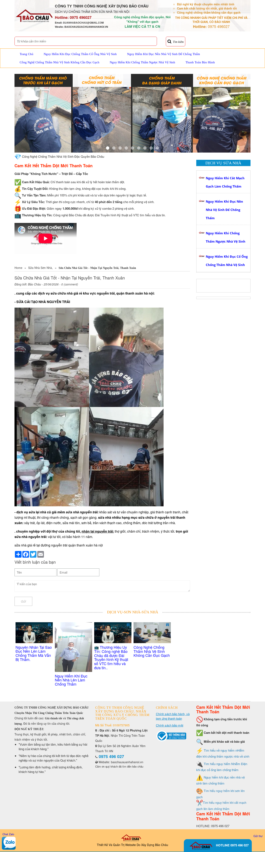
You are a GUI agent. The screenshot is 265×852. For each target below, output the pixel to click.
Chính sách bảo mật (169, 725)
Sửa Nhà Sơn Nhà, (40, 268)
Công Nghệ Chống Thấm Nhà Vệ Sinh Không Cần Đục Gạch (59, 62)
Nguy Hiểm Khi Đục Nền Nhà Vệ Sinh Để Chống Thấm (163, 54)
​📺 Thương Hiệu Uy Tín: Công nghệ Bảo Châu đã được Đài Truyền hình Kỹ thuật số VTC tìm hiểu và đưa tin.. (111, 657)
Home (18, 268)
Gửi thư (258, 836)
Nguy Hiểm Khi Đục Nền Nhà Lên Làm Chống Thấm (71, 680)
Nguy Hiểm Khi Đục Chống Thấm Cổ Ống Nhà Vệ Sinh (80, 54)
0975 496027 (81, 17)
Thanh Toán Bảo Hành (200, 62)
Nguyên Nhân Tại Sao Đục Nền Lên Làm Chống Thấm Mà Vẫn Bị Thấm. (34, 653)
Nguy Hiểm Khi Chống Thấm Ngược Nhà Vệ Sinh (142, 62)
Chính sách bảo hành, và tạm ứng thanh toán (173, 716)
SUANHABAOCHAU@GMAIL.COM (83, 22)
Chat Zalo (8, 834)
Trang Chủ (26, 54)
